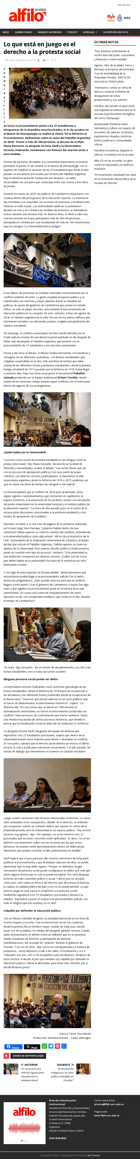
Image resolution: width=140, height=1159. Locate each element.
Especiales (89, 32)
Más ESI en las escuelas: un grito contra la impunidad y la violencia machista (113, 164)
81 (47, 60)
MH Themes (94, 1155)
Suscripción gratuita (115, 32)
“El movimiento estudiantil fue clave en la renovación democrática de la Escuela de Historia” (115, 179)
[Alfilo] (70, 26)
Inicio (6, 32)
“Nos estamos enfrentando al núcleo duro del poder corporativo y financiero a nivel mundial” (114, 55)
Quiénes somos (23, 32)
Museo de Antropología (28, 1055)
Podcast (72, 32)
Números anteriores (50, 32)
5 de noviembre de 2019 (22, 60)
